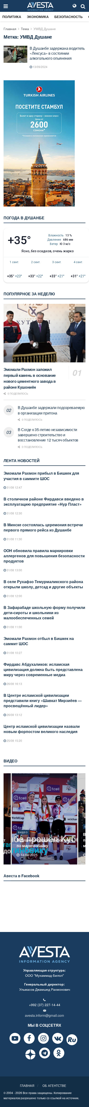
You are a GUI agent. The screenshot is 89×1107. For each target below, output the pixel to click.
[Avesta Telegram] (44, 1053)
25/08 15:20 (14, 740)
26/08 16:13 (14, 684)
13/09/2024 (39, 67)
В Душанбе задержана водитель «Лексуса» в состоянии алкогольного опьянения (57, 53)
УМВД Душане (44, 28)
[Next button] (82, 818)
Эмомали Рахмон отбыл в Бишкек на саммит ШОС (39, 641)
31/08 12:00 (14, 596)
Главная (10, 28)
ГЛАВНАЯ (27, 1085)
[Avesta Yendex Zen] (30, 1054)
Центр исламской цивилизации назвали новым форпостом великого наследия (42, 729)
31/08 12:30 (14, 513)
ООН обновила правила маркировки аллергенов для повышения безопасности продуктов (44, 556)
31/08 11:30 (14, 539)
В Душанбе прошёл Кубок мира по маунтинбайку (45, 842)
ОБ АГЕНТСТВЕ (54, 1085)
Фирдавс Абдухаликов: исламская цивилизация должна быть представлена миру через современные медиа (43, 670)
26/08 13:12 (14, 715)
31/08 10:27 (14, 653)
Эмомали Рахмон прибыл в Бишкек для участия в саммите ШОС (41, 475)
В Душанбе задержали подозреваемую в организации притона (51, 410)
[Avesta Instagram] (43, 1038)
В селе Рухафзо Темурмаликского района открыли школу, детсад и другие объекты (43, 584)
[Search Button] (83, 6)
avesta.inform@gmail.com (44, 1015)
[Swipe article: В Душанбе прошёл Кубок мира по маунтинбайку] (44, 818)
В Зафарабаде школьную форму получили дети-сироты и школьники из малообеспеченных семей (44, 613)
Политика (11, 16)
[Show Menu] (6, 6)
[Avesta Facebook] (29, 1038)
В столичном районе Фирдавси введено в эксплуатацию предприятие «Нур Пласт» (44, 501)
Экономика (38, 16)
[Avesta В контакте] (57, 1038)
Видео (23, 832)
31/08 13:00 (14, 570)
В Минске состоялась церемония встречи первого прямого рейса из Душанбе (43, 527)
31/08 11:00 (14, 627)
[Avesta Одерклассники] (58, 1053)
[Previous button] (7, 818)
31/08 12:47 (14, 487)
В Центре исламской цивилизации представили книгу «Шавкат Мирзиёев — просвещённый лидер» (43, 701)
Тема (25, 28)
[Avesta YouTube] (14, 1038)
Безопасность (68, 16)
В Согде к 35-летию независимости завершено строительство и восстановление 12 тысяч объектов (48, 435)
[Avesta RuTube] (71, 1039)
